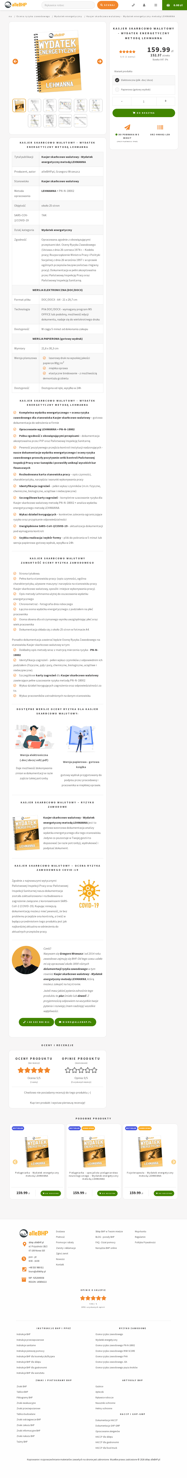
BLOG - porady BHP (105, 1236)
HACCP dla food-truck (106, 1447)
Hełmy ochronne (104, 1408)
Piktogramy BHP (25, 1397)
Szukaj (109, 5)
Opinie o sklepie (93, 1290)
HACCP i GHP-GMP (132, 1414)
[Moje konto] (144, 5)
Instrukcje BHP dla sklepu (29, 1361)
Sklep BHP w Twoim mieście (109, 1231)
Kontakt (60, 1264)
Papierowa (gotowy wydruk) (135, 89)
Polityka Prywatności (145, 1242)
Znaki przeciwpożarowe (28, 1408)
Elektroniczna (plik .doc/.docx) (137, 80)
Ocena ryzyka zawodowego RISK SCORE (115, 1350)
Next (173, 1161)
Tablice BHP (22, 1391)
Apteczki (100, 1391)
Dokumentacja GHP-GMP (108, 1425)
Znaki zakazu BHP (26, 1425)
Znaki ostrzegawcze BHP (29, 1419)
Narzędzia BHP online (106, 1247)
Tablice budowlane (26, 1414)
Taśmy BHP (22, 1441)
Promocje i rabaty (65, 1242)
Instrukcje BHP (23, 1334)
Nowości (60, 1259)
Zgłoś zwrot (62, 1253)
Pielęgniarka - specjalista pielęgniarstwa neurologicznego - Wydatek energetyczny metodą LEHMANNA (37, 1175)
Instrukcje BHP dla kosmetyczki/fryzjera (36, 1356)
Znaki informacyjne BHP (28, 1430)
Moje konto (140, 1231)
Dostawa (60, 1231)
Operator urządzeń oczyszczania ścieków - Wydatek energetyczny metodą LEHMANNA (150, 1175)
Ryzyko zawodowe (132, 1328)
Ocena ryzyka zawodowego (109, 1334)
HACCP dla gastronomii (107, 1442)
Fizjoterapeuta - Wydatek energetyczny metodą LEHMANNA (93, 1174)
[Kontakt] (133, 5)
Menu (156, 5)
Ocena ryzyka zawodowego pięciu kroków (117, 1367)
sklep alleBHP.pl (152, 1459)
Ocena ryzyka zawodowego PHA (112, 1356)
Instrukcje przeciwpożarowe (30, 1339)
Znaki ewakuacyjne (26, 1402)
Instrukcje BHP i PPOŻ (54, 1328)
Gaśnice (99, 1386)
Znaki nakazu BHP (26, 1436)
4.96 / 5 (93, 1304)
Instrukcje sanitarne (26, 1345)
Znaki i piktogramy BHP (54, 1380)
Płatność (60, 1236)
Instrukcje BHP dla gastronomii (32, 1367)
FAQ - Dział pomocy (105, 1242)
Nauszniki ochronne (105, 1402)
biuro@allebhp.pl (77, 1022)
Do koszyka (145, 112)
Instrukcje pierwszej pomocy (30, 1350)
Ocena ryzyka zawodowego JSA (111, 1361)
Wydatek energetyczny (56, 230)
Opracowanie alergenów (108, 1431)
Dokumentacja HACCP (107, 1420)
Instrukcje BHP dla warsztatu (30, 1372)
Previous (14, 1161)
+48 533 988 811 (38, 1022)
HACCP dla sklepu (104, 1436)
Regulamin (140, 1236)
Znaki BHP (22, 1386)
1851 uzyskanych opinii (93, 1307)
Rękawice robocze (104, 1397)
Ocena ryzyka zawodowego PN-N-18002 (115, 1345)
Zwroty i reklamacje (66, 1247)
